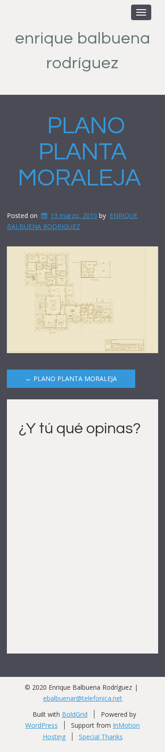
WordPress (41, 725)
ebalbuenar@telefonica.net (82, 698)
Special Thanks (101, 736)
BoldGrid (75, 714)
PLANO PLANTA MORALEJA (79, 152)
